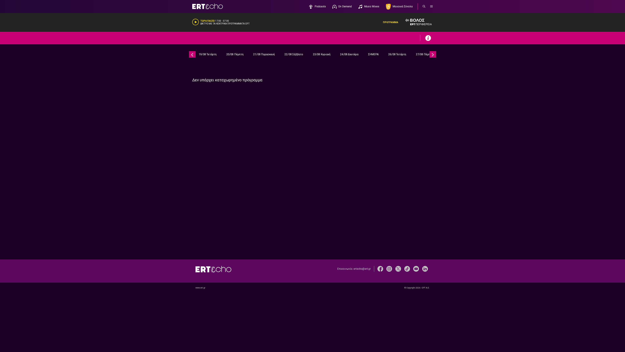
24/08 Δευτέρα (349, 54)
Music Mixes (371, 6)
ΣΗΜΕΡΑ (373, 54)
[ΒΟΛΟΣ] (415, 22)
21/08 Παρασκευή (264, 54)
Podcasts (320, 6)
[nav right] (433, 54)
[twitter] (398, 268)
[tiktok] (407, 268)
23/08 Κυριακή (322, 54)
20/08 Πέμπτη (234, 54)
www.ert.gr (200, 288)
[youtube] (416, 268)
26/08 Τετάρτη (397, 54)
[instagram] (389, 268)
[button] (431, 6)
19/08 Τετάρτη (208, 54)
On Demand (345, 6)
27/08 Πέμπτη (424, 54)
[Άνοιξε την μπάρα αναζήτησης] (424, 6)
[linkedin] (425, 268)
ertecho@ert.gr (362, 268)
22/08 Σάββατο (294, 54)
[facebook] (380, 268)
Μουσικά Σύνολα (403, 6)
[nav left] (192, 54)
